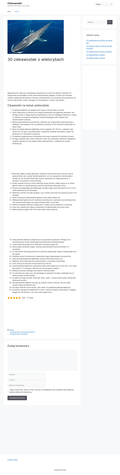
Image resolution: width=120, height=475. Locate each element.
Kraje (9, 11)
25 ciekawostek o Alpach (95, 55)
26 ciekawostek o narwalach (19, 334)
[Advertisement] (42, 78)
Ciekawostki (15, 3)
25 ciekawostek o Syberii (95, 58)
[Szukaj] (109, 22)
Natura (17, 11)
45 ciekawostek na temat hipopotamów (22, 332)
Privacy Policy (13, 460)
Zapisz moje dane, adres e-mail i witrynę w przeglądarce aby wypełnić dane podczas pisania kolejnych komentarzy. (42, 391)
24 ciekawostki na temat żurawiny (99, 52)
